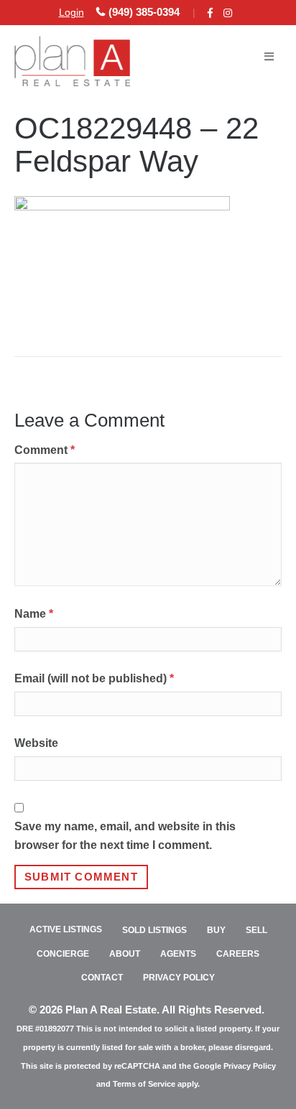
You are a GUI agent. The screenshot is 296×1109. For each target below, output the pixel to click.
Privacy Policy (179, 978)
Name (33, 614)
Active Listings (65, 929)
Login (71, 12)
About (124, 954)
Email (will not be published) (94, 678)
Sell (256, 930)
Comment (44, 450)
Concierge (63, 954)
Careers (237, 954)
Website (36, 743)
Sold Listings (154, 930)
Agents (178, 954)
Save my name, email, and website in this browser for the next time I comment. (125, 835)
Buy (216, 930)
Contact (102, 978)
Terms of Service (144, 1084)
